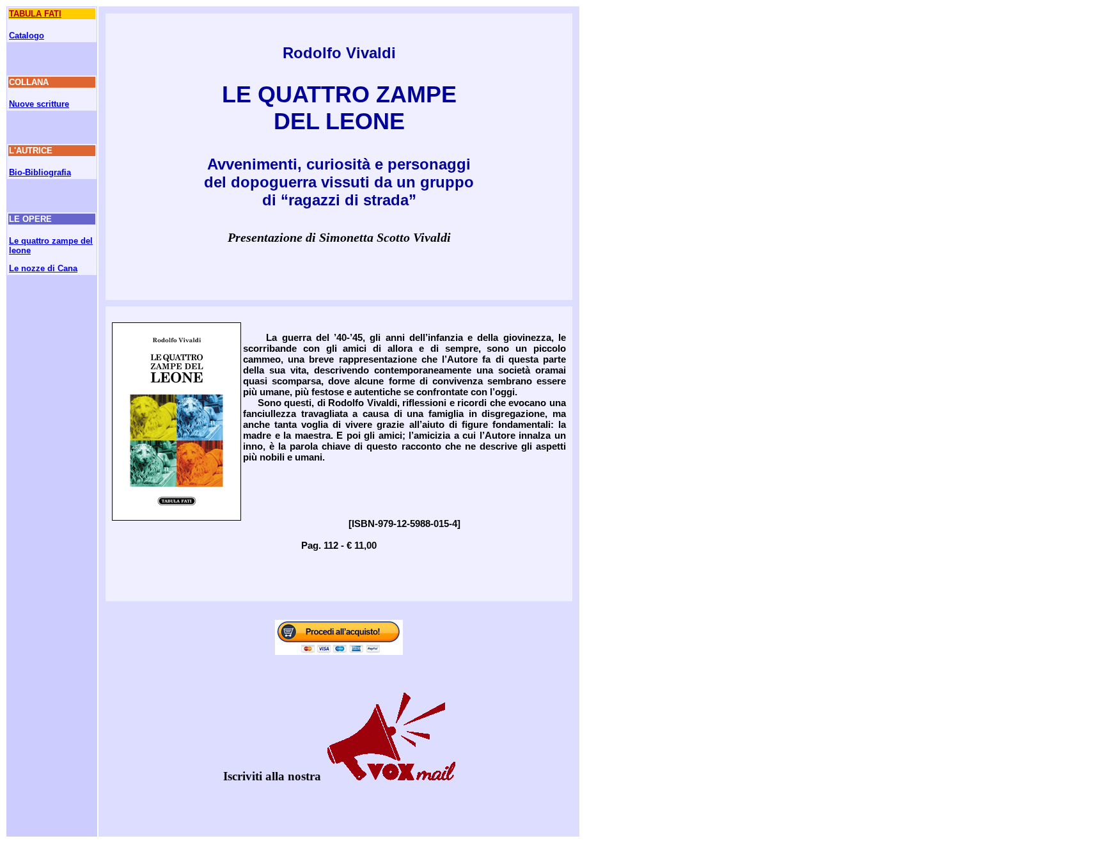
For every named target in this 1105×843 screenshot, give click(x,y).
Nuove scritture (39, 104)
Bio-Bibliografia (40, 172)
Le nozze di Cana (43, 268)
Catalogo (26, 35)
